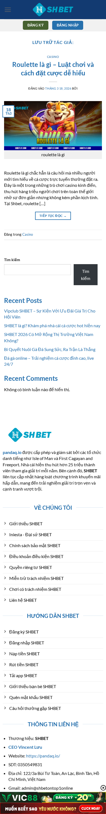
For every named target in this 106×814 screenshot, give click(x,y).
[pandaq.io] (53, 9)
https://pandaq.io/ (43, 755)
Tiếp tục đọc (53, 216)
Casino (53, 56)
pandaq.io (12, 452)
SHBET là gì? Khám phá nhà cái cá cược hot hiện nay (52, 325)
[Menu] (7, 9)
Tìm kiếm (12, 259)
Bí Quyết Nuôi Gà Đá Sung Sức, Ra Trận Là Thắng (49, 349)
